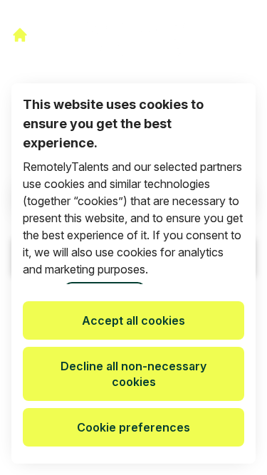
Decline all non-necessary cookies (133, 374)
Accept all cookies (133, 320)
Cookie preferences (133, 427)
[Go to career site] (19, 34)
